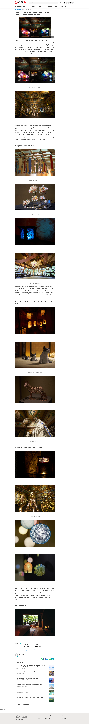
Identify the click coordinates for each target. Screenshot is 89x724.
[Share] (1, 709)
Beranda (63, 715)
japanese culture (38, 650)
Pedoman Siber (47, 718)
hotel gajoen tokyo (23, 650)
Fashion (50, 6)
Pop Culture (34, 6)
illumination (31, 650)
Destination (26, 6)
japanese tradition (47, 650)
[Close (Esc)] (0, 709)
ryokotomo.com (44, 645)
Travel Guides (18, 6)
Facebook (23, 646)
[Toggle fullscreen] (2, 709)
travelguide (21, 654)
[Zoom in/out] (4, 709)
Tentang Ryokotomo (48, 715)
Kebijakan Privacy (48, 717)
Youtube (39, 720)
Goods (44, 6)
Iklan (56, 717)
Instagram (34, 646)
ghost (16, 650)
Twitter (27, 646)
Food (40, 6)
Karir (56, 718)
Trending (63, 717)
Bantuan (57, 715)
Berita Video (64, 718)
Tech (66, 6)
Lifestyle (61, 6)
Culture (55, 6)
